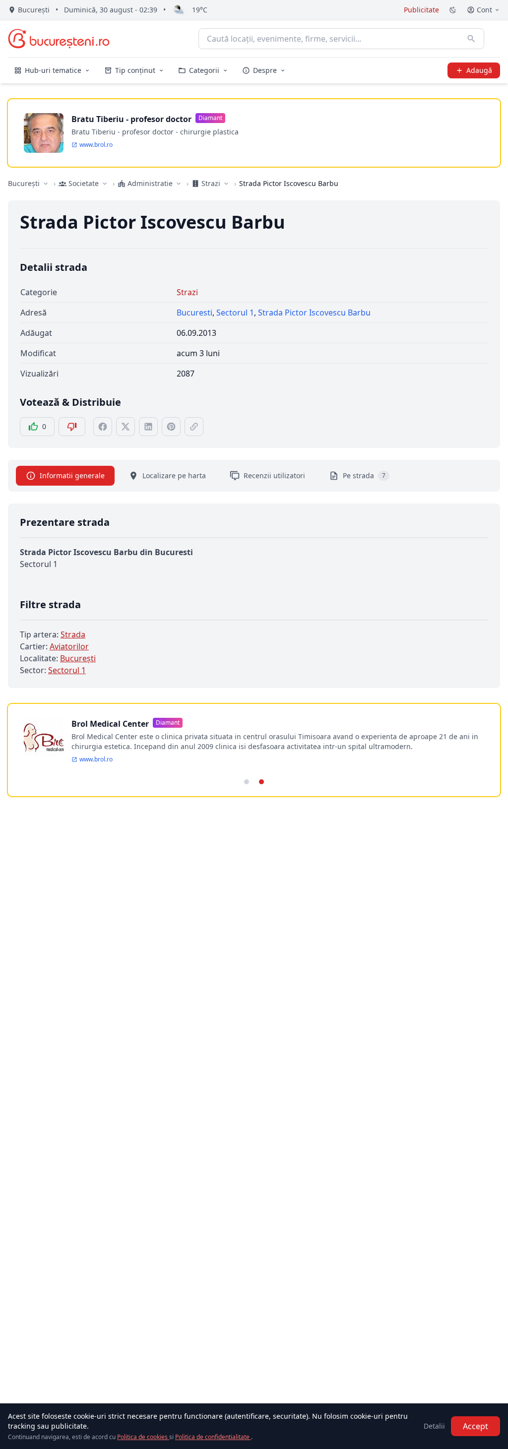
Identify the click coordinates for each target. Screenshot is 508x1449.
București (24, 183)
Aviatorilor (69, 646)
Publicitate (421, 9)
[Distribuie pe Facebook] (102, 426)
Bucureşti (78, 658)
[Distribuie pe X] (125, 426)
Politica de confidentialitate (213, 1437)
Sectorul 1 (235, 312)
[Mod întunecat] (453, 10)
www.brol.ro (96, 145)
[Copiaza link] (194, 426)
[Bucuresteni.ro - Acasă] (59, 39)
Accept (475, 1426)
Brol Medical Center (110, 723)
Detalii (434, 1426)
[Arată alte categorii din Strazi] (226, 184)
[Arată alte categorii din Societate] (105, 184)
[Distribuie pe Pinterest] (171, 426)
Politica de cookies (143, 1437)
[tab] (246, 781)
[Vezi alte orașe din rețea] (46, 184)
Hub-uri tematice (53, 70)
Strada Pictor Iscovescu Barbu (314, 312)
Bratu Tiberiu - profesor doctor (131, 119)
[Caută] (471, 39)
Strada (73, 634)
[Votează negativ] (72, 426)
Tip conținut (135, 70)
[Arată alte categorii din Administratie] (179, 184)
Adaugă (479, 70)
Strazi (187, 292)
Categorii (204, 70)
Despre (265, 70)
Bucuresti (194, 312)
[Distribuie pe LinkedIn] (148, 426)
